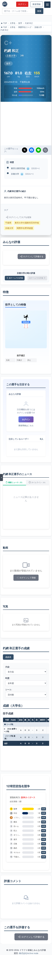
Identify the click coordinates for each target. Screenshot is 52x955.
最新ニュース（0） (15, 482)
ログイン (22, 4)
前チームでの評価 (16, 278)
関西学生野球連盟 (25, 228)
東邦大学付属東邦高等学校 (27, 223)
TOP (5, 23)
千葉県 (8, 223)
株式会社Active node (28, 953)
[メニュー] (47, 4)
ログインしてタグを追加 (20, 217)
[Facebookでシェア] (31, 150)
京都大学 (38, 27)
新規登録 (36, 4)
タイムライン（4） (38, 482)
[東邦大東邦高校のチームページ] (28, 168)
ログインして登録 (27, 577)
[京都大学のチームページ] (22, 174)
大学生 (12, 23)
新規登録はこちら (26, 425)
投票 (43, 809)
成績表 (8, 657)
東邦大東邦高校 (18, 168)
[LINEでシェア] (38, 150)
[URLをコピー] (45, 150)
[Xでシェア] (24, 150)
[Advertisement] (26, 123)
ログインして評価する (33, 256)
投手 (20, 23)
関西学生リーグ (24, 27)
